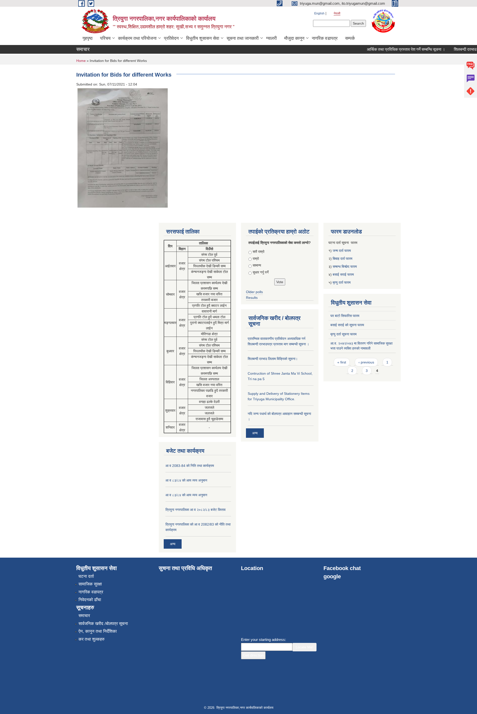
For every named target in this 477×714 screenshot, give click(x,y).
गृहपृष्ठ (87, 38)
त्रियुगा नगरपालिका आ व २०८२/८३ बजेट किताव (195, 510)
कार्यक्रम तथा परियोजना (137, 38)
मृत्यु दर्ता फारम (342, 282)
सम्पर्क (350, 38)
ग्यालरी (271, 38)
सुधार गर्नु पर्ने (261, 272)
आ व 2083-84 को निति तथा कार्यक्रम (189, 466)
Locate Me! (304, 647)
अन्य (172, 544)
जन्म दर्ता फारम (342, 251)
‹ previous (366, 362)
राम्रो (256, 259)
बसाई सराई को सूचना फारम (347, 325)
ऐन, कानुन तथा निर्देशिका (98, 631)
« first (341, 362)
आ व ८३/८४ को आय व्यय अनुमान (186, 480)
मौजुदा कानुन (294, 38)
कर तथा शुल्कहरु (92, 639)
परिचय (105, 38)
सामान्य (257, 265)
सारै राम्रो (258, 252)
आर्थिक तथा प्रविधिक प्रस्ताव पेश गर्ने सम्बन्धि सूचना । (399, 49)
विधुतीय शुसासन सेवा (202, 38)
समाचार (84, 615)
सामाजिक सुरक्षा (90, 584)
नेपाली (337, 13)
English (319, 13)
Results (252, 298)
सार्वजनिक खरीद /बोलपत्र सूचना (103, 623)
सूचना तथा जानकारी (243, 38)
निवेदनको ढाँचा (90, 599)
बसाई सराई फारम (343, 274)
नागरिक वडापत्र (325, 38)
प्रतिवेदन (171, 38)
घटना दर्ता (86, 576)
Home (81, 61)
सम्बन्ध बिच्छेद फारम (345, 266)
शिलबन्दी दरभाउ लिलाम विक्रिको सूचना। (273, 359)
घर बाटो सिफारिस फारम (344, 316)
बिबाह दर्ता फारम (342, 259)
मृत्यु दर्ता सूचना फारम (343, 334)
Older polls (254, 292)
